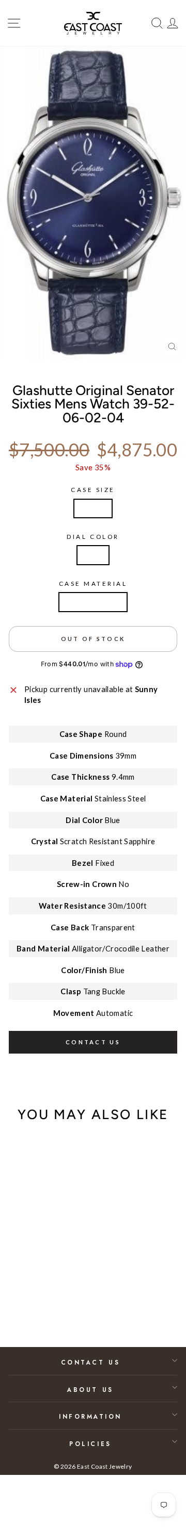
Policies (90, 1443)
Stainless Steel (93, 601)
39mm (92, 508)
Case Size (93, 490)
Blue (93, 555)
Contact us (93, 1042)
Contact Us (90, 1362)
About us (90, 1389)
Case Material (93, 583)
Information (90, 1416)
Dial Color (93, 536)
